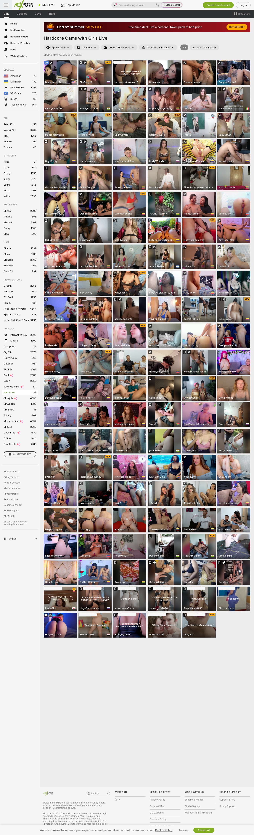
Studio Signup (11, 510)
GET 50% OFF (237, 27)
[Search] (157, 5)
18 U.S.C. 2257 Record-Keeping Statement (16, 523)
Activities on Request (158, 47)
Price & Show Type (119, 47)
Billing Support (12, 477)
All (184, 47)
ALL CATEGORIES (22, 454)
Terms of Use (11, 499)
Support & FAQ (12, 471)
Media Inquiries (12, 488)
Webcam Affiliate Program (199, 812)
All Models (9, 516)
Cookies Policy (158, 819)
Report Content (12, 482)
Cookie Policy (164, 830)
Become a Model (13, 505)
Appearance (58, 47)
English (95, 793)
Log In (243, 5)
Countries (87, 47)
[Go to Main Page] (23, 5)
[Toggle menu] (6, 5)
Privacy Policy (11, 494)
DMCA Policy (157, 812)
